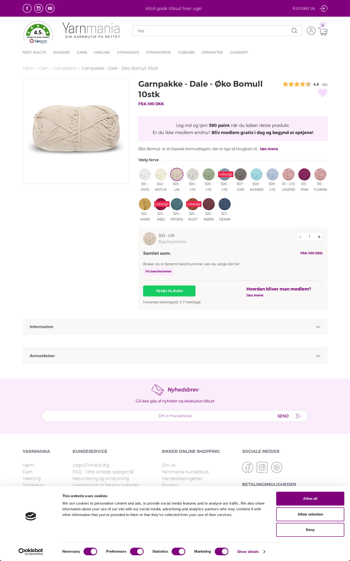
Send (282, 416)
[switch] (137, 551)
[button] (38, 35)
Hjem (28, 68)
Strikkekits (128, 52)
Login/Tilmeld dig (91, 465)
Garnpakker (65, 68)
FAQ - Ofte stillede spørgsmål (103, 472)
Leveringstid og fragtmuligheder (106, 485)
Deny (310, 530)
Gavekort (239, 52)
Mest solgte (34, 52)
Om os (168, 465)
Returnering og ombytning (101, 478)
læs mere (269, 149)
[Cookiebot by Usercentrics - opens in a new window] (31, 551)
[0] (321, 31)
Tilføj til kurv (169, 291)
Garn (82, 52)
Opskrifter (212, 52)
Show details (248, 552)
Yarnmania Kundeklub (185, 472)
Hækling (102, 52)
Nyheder (61, 52)
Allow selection (310, 514)
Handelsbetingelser (182, 478)
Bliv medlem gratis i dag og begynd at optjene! (262, 132)
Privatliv (169, 485)
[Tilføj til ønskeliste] (322, 93)
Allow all (310, 498)
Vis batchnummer (158, 271)
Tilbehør (186, 52)
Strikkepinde (158, 52)
